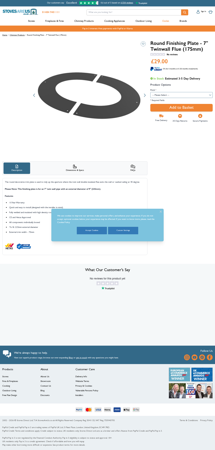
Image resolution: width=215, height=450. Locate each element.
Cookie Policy (63, 223)
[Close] (160, 211)
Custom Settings (123, 231)
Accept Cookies (91, 231)
